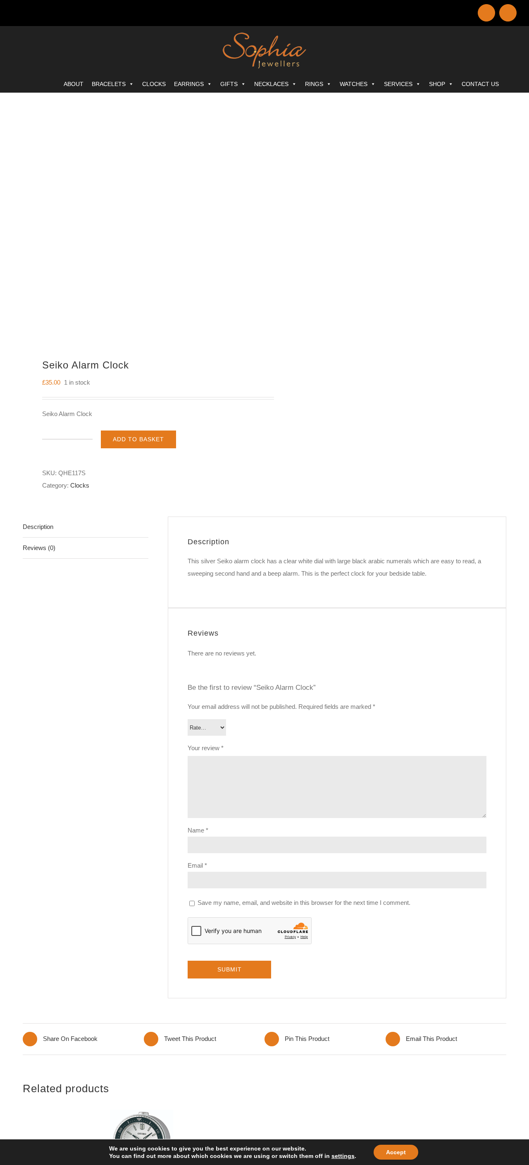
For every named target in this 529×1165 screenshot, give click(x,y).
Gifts (229, 84)
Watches (353, 84)
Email (197, 865)
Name (198, 830)
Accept (396, 1152)
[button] (514, 82)
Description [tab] (38, 526)
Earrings (189, 84)
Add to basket (138, 439)
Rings (314, 84)
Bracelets (109, 84)
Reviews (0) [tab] (39, 547)
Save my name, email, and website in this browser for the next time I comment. (304, 902)
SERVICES (398, 84)
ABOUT (73, 84)
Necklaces (271, 84)
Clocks (154, 84)
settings (343, 1156)
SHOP (437, 84)
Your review (206, 747)
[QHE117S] (139, 221)
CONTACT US (480, 84)
